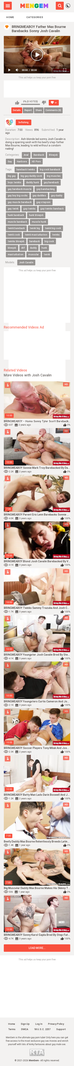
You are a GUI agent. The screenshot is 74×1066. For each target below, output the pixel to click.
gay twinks (29, 208)
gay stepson (43, 202)
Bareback (39, 155)
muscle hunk (39, 221)
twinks (56, 234)
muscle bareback (17, 221)
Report (28, 110)
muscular (33, 254)
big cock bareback (50, 169)
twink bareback (16, 228)
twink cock (14, 234)
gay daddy (56, 195)
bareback (34, 241)
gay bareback (51, 182)
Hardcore (22, 161)
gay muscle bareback (20, 202)
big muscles (54, 176)
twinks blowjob (16, 241)
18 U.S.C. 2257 (42, 1029)
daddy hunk (32, 182)
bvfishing (23, 122)
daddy (33, 248)
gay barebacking (45, 189)
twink (47, 254)
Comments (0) (53, 110)
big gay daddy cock (31, 176)
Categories (34, 17)
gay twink (13, 208)
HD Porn (36, 161)
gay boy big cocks (18, 195)
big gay (12, 176)
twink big (35, 228)
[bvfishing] (9, 122)
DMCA (24, 1029)
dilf (23, 248)
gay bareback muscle (20, 189)
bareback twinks (26, 169)
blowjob (12, 248)
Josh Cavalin (26, 262)
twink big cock (53, 228)
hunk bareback (16, 215)
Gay (10, 161)
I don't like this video (44, 103)
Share (38, 110)
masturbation (16, 254)
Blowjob (53, 155)
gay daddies (39, 195)
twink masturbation (36, 234)
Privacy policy (56, 1023)
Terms (11, 1029)
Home (10, 17)
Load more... (37, 947)
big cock (49, 241)
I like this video (17, 103)
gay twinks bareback (52, 208)
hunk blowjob (36, 215)
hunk (44, 248)
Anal (26, 155)
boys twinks (14, 182)
